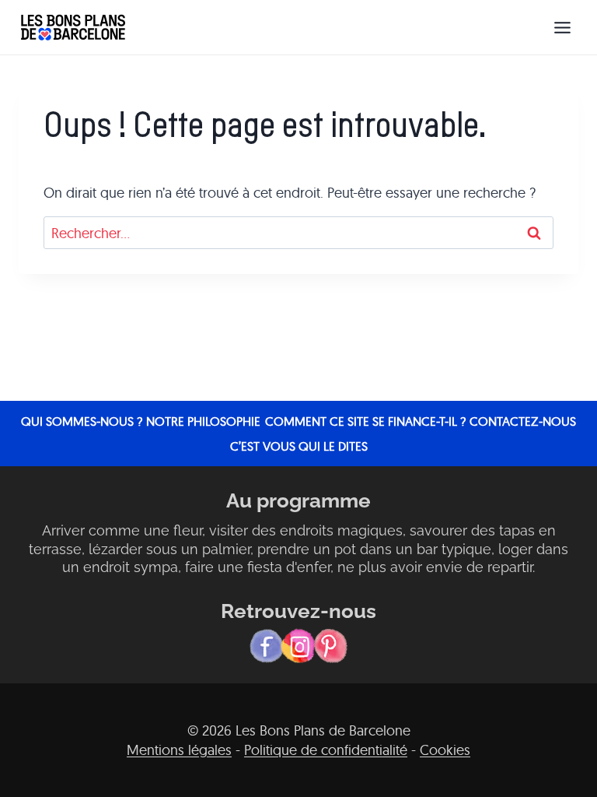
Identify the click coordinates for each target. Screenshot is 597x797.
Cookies (445, 750)
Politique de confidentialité (325, 750)
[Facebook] (267, 646)
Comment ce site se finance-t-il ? (365, 421)
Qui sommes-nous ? (81, 421)
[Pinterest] (330, 646)
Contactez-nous (523, 421)
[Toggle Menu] (562, 28)
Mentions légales (179, 750)
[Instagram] (298, 646)
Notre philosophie (203, 421)
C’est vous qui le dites (299, 446)
